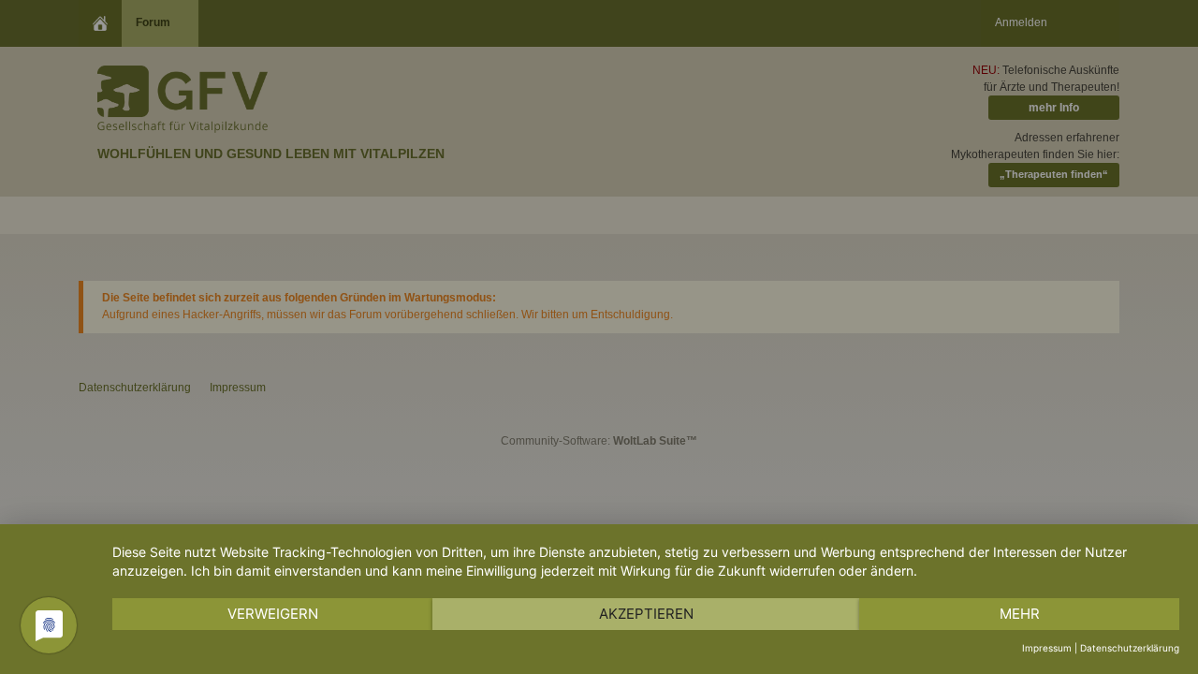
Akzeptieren (646, 614)
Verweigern (272, 614)
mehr (1020, 614)
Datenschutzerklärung (1129, 647)
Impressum (1047, 647)
